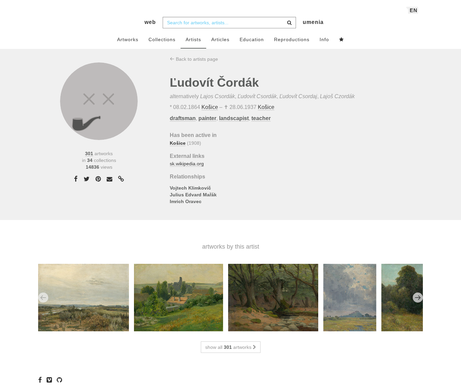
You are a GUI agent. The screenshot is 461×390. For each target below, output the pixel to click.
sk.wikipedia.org (187, 163)
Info (324, 39)
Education (252, 39)
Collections (161, 39)
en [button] (413, 10)
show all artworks (229, 347)
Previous (43, 297)
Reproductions (291, 39)
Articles (220, 39)
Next (418, 297)
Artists (193, 39)
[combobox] (229, 22)
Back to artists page (196, 59)
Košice (209, 107)
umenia (313, 22)
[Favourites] (341, 40)
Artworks (127, 39)
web (150, 22)
